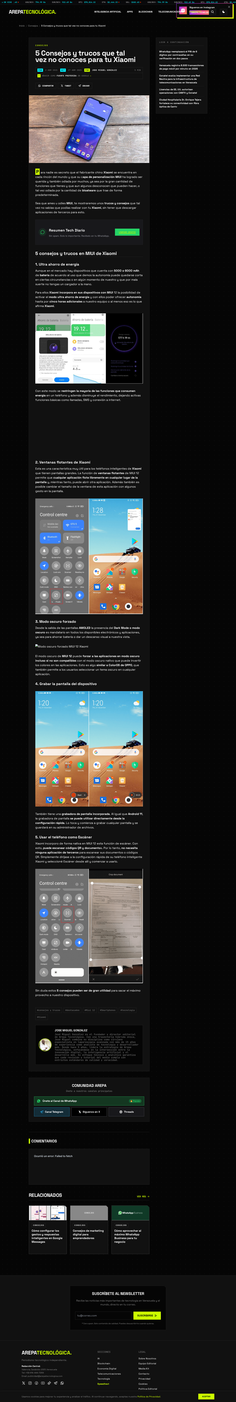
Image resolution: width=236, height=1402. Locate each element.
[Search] (212, 12)
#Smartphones (107, 1010)
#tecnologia (128, 1010)
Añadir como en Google (64, 75)
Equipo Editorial (147, 1363)
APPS (130, 11)
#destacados (72, 1010)
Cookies (143, 1383)
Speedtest (195, 11)
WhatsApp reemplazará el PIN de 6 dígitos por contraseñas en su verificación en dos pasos (178, 55)
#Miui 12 (90, 1010)
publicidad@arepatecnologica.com (45, 1376)
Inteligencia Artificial (107, 11)
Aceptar (206, 1396)
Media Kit (144, 1368)
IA (98, 1358)
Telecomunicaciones (170, 11)
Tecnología (103, 1378)
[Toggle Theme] (223, 12)
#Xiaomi (41, 1017)
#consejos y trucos (48, 1010)
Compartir (47, 85)
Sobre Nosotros (147, 1358)
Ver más (141, 1196)
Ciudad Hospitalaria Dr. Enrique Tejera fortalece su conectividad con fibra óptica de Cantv (180, 103)
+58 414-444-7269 (35, 1372)
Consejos (33, 25)
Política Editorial (148, 1388)
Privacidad (144, 1378)
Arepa (32, 12)
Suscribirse (145, 1315)
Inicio (22, 25)
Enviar (86, 85)
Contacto (144, 1373)
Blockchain (146, 11)
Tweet (68, 85)
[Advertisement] (89, 436)
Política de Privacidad (148, 1396)
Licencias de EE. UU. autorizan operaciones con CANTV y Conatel (178, 91)
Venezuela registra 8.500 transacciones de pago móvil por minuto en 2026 (181, 67)
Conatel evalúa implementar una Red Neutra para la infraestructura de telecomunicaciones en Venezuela (179, 79)
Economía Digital (106, 1368)
